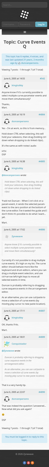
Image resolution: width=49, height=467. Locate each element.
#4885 (42, 161)
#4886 (42, 229)
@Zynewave (8, 350)
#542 (42, 78)
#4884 (42, 114)
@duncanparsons (11, 175)
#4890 (42, 392)
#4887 (42, 310)
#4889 (42, 336)
